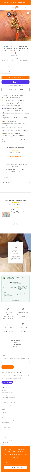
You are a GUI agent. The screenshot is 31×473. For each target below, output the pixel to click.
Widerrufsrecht (5, 437)
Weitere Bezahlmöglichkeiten (15, 85)
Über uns (4, 412)
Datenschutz (5, 442)
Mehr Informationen (15, 300)
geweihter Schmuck (7, 422)
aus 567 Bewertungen (14, 204)
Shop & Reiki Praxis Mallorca (9, 415)
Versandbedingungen (7, 440)
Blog (3, 417)
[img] (15, 202)
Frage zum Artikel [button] (15, 156)
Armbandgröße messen (8, 397)
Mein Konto (4, 395)
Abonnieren (7, 367)
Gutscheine (5, 400)
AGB (3, 445)
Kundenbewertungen (7, 425)
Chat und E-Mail (9, 333)
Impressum (5, 435)
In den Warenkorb (15, 77)
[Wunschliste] (5, 7)
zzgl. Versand (10, 60)
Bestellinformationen (7, 392)
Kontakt (4, 390)
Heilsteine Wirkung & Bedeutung (10, 405)
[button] (14, 224)
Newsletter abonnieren (15, 467)
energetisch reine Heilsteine (9, 402)
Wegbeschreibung (6, 427)
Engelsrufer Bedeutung (8, 420)
